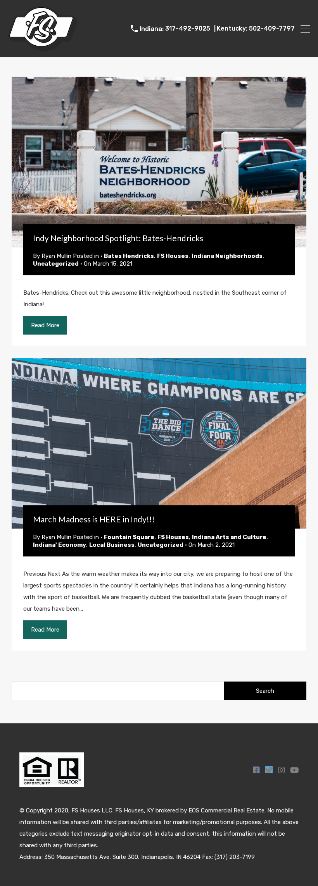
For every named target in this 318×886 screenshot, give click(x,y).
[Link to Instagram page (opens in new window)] (281, 769)
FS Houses (172, 255)
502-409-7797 (272, 28)
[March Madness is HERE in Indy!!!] (159, 443)
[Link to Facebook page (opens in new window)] (256, 769)
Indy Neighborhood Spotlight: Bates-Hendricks (118, 238)
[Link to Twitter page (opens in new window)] (269, 769)
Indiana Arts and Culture (229, 537)
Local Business (112, 544)
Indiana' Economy (59, 544)
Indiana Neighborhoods (227, 255)
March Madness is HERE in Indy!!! (94, 519)
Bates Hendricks (129, 255)
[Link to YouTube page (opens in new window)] (294, 769)
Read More (45, 325)
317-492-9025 (187, 28)
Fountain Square (129, 537)
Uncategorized (56, 263)
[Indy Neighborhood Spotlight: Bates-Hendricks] (159, 162)
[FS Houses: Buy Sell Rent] (43, 48)
